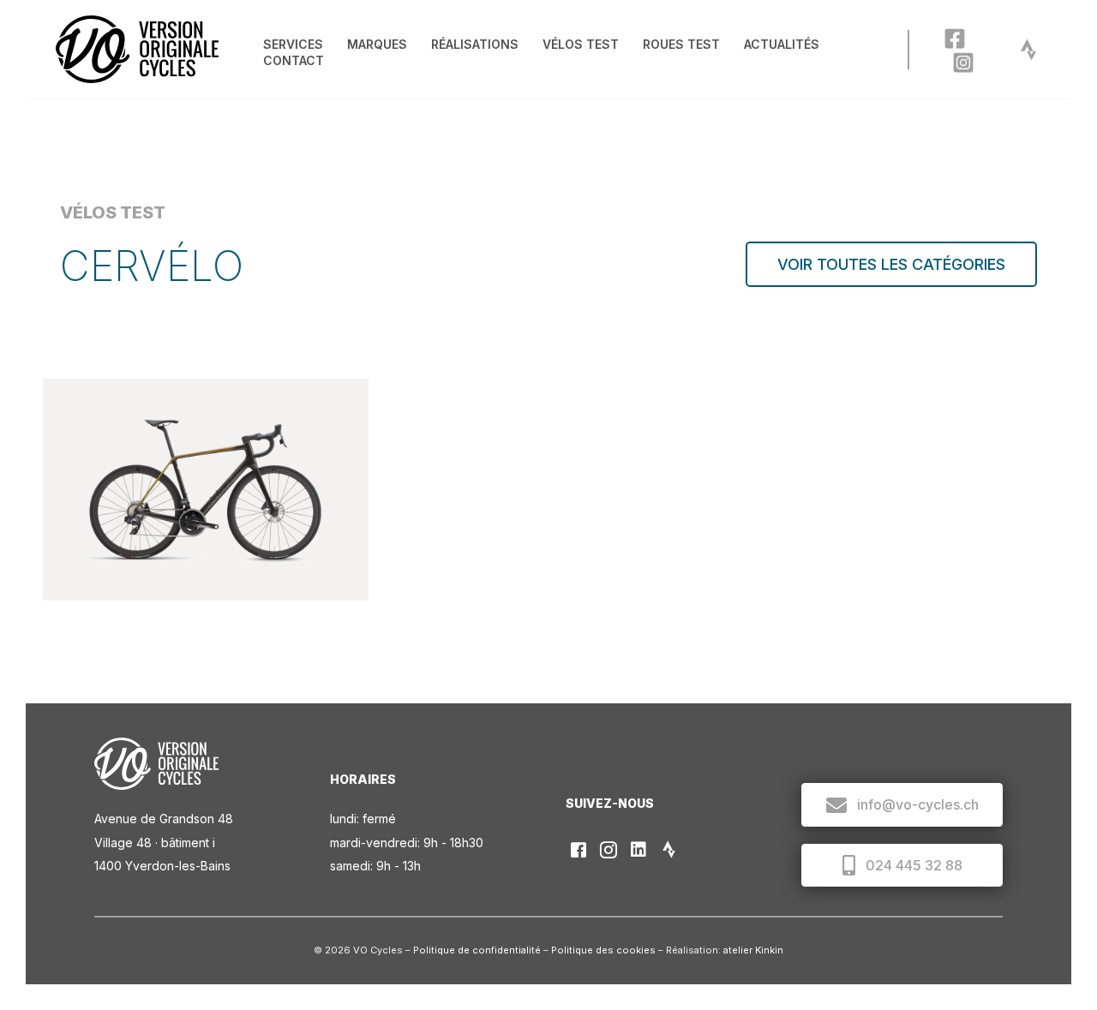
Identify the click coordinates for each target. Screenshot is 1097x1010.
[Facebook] (955, 38)
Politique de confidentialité (477, 950)
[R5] (206, 490)
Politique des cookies (603, 950)
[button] (891, 264)
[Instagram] (963, 62)
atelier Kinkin (753, 950)
